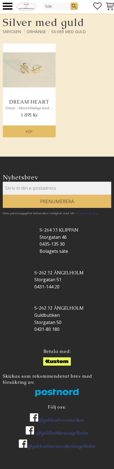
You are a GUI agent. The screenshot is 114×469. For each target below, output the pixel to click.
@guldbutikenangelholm (62, 433)
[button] (7, 6)
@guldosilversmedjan (61, 420)
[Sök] (74, 6)
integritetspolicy (86, 213)
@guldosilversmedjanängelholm (61, 446)
